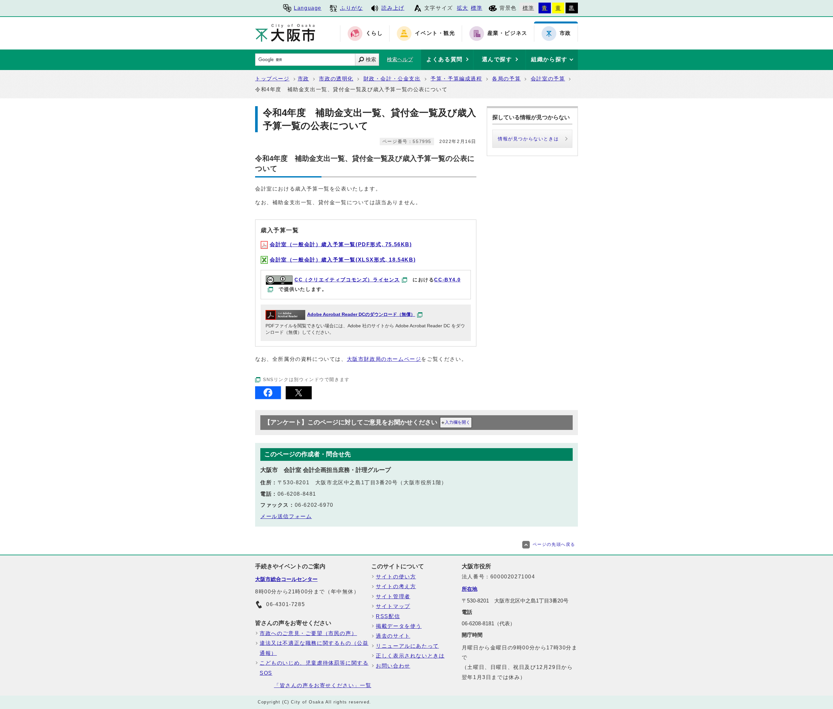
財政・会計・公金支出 (392, 78)
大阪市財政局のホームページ (384, 359)
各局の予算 (506, 78)
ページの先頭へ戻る (554, 544)
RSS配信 (388, 616)
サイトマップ (393, 606)
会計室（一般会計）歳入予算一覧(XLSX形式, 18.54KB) (343, 259)
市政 (303, 78)
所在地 (469, 589)
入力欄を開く (457, 422)
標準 (476, 8)
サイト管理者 (393, 596)
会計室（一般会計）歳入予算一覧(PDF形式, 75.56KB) (341, 244)
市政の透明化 (336, 78)
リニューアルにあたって (407, 646)
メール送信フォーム (286, 516)
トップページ (272, 78)
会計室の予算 (548, 78)
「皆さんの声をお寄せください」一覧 (322, 685)
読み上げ (392, 8)
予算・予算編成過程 (456, 78)
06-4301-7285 (285, 604)
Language (307, 8)
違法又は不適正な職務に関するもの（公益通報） (314, 648)
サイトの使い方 (396, 576)
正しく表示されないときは (410, 656)
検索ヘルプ (400, 59)
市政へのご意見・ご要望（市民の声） (308, 633)
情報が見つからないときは (528, 138)
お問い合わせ (393, 666)
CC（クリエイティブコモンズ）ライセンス (347, 279)
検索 (371, 59)
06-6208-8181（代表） (488, 623)
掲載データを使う (399, 626)
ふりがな (351, 8)
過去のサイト (393, 636)
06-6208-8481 (297, 494)
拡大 (462, 8)
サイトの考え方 (396, 586)
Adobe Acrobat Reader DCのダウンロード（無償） (361, 314)
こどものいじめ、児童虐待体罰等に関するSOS (314, 667)
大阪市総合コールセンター (286, 579)
